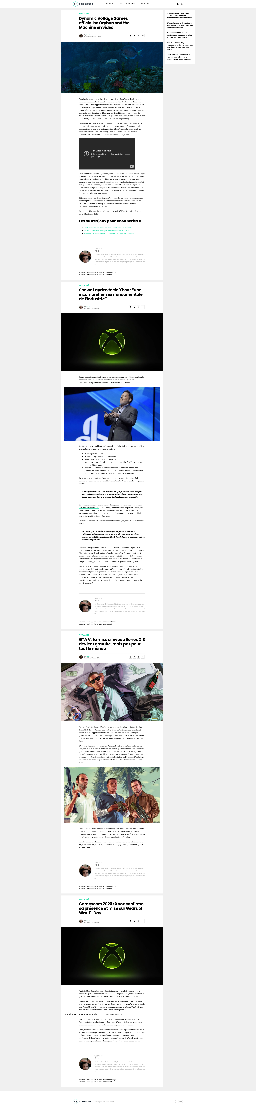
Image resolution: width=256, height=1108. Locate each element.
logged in (92, 274)
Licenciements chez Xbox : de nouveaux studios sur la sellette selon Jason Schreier (179, 57)
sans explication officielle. (119, 837)
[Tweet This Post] (134, 35)
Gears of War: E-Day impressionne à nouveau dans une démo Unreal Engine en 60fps (180, 46)
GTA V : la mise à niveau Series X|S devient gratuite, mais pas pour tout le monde (180, 25)
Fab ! (88, 35)
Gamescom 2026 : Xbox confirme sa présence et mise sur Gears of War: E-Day (179, 35)
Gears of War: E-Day (90, 1007)
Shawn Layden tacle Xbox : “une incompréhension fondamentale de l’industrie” (179, 15)
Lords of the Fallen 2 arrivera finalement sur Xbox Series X (107, 228)
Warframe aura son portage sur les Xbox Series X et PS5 (106, 230)
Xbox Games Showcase (95, 991)
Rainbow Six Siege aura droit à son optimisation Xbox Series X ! (109, 233)
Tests (120, 4)
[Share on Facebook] (130, 35)
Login (114, 272)
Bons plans (144, 4)
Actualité (110, 4)
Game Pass (130, 4)
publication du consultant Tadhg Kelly (110, 446)
